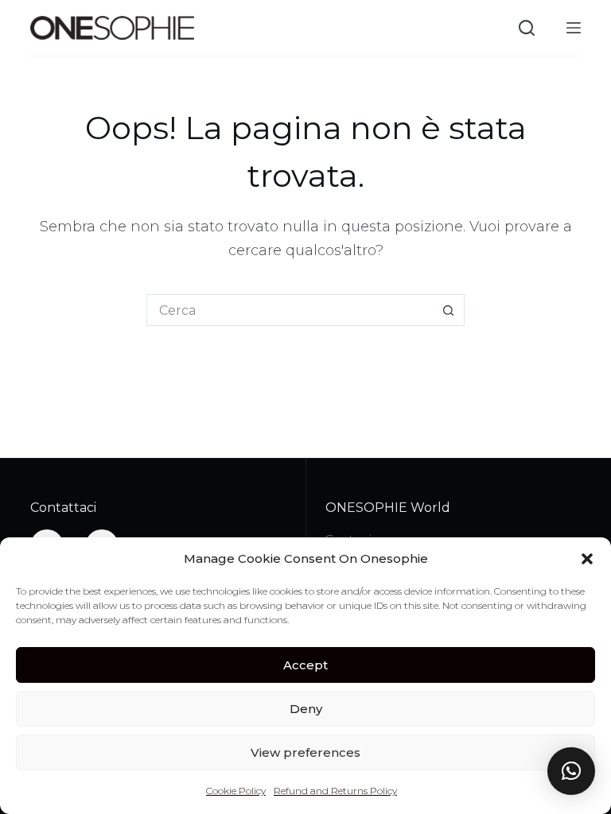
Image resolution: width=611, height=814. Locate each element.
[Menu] (573, 28)
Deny (306, 708)
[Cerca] (527, 28)
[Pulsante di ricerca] (449, 310)
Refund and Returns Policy (335, 791)
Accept (305, 665)
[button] (587, 559)
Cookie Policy (236, 791)
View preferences (305, 752)
